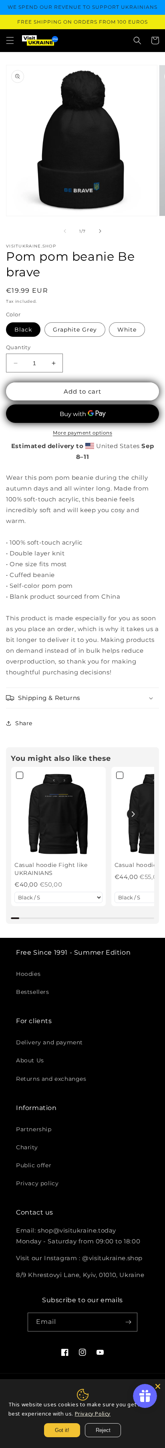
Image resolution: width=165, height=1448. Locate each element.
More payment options (82, 433)
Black (23, 329)
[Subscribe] (128, 1322)
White (127, 329)
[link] (58, 814)
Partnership (34, 1129)
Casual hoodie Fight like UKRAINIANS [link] (50, 869)
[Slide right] (100, 231)
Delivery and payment (49, 1042)
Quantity (18, 347)
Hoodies (28, 973)
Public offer (33, 1165)
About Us (30, 1060)
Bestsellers (32, 992)
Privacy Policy (93, 1413)
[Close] (158, 1386)
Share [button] (23, 723)
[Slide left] (65, 231)
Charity (27, 1147)
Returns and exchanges (51, 1078)
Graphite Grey (75, 329)
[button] (10, 40)
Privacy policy (37, 1183)
